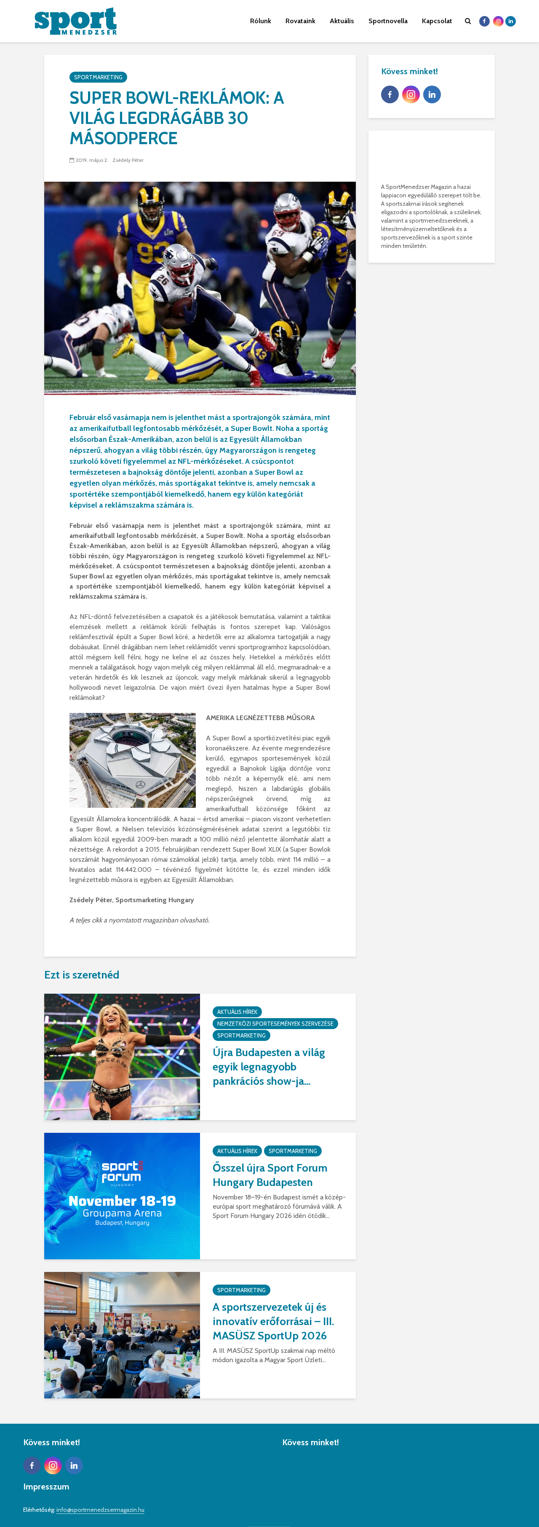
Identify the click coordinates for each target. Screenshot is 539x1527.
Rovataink (300, 21)
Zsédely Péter (128, 160)
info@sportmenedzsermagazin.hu (100, 1510)
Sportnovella (388, 21)
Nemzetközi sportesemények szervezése (275, 1023)
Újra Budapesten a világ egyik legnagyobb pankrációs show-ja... (269, 1067)
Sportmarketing (98, 77)
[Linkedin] (432, 94)
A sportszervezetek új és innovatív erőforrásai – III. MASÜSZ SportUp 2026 (273, 1321)
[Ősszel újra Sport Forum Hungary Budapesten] (122, 1195)
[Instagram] (411, 94)
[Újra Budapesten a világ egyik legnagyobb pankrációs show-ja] (122, 1056)
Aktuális (342, 21)
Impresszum (46, 1486)
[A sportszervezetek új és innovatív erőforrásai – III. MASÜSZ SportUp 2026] (122, 1335)
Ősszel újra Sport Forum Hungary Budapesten (270, 1175)
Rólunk (260, 21)
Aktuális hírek (237, 1011)
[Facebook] (390, 94)
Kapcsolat (437, 21)
